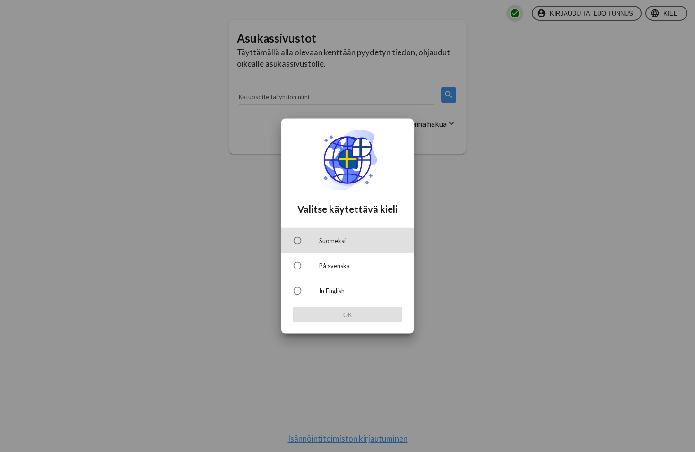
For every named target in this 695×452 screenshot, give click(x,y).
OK (347, 314)
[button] (347, 240)
